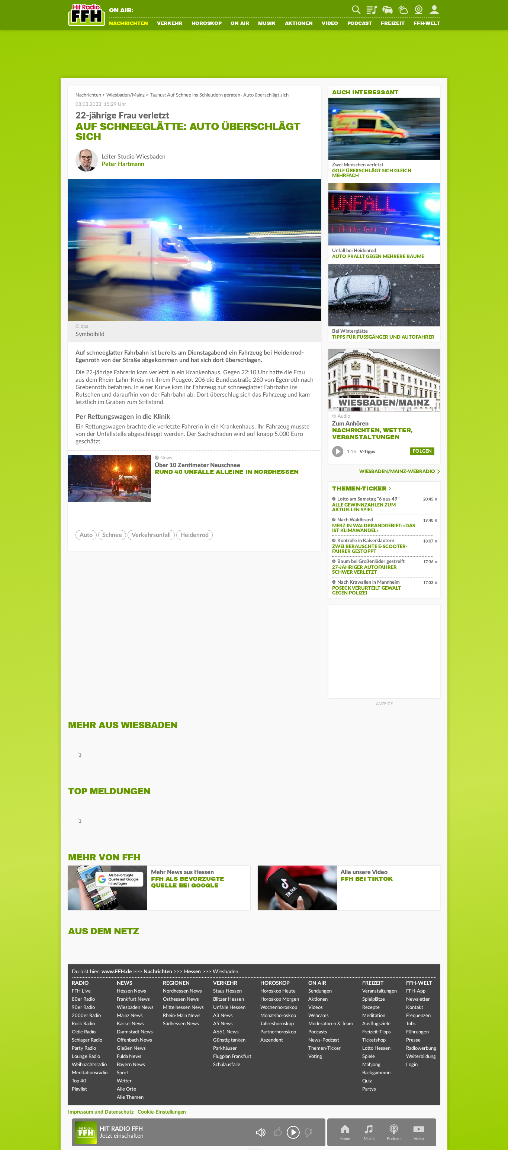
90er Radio (83, 1007)
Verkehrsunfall (151, 535)
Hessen (192, 971)
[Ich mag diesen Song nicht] (307, 1132)
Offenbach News (134, 1040)
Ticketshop (374, 1040)
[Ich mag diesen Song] (278, 1132)
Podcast (359, 23)
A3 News (223, 1015)
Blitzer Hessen (228, 999)
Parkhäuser (225, 1048)
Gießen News (131, 1048)
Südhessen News (181, 1024)
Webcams (318, 1015)
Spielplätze (373, 999)
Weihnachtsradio (89, 1064)
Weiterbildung (421, 1056)
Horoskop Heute (278, 991)
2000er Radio (86, 1015)
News (124, 983)
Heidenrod (194, 535)
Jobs (411, 1024)
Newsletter (418, 999)
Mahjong (371, 1064)
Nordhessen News (182, 991)
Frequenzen (418, 1015)
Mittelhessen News (183, 1007)
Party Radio (84, 1048)
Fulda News (129, 1056)
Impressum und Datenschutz (101, 1112)
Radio (80, 983)
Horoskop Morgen (279, 999)
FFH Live (81, 991)
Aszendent (271, 1040)
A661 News (226, 1032)
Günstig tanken (229, 1040)
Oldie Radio (84, 1032)
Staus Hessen (227, 991)
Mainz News (130, 1015)
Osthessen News (181, 999)
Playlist (371, 7)
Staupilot (387, 7)
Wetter (403, 7)
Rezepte (371, 1007)
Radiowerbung (421, 1048)
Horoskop (207, 23)
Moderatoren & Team (330, 1024)
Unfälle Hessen (229, 1007)
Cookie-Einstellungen (162, 1112)
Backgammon (376, 1073)
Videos (315, 1007)
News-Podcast (323, 1040)
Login (412, 1064)
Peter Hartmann (123, 164)
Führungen (417, 1032)
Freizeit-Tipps (376, 1032)
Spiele (368, 1056)
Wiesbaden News (135, 1007)
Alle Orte (126, 1089)
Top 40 (79, 1081)
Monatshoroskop (278, 1015)
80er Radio (83, 999)
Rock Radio (83, 1024)
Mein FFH (434, 7)
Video (330, 23)
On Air (240, 23)
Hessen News (131, 991)
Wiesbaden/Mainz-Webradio (397, 471)
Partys (369, 1089)
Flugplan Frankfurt (232, 1056)
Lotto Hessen (376, 1048)
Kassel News (130, 1024)
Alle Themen (130, 1097)
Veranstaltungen (379, 991)
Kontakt (414, 1007)
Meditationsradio (89, 1073)
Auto (86, 535)
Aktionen (299, 23)
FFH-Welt (427, 23)
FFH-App (415, 991)
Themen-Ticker (359, 488)
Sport (122, 1073)
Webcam (418, 7)
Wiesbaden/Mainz (125, 95)
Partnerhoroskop (278, 1032)
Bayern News (131, 1064)
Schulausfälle (226, 1064)
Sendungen (320, 991)
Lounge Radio (86, 1056)
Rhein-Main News (181, 1015)
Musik (267, 23)
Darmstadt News (135, 1032)
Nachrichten (128, 23)
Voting (315, 1056)
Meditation (373, 1015)
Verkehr (169, 23)
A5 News (223, 1024)
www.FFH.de (117, 971)
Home (345, 1139)
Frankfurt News (133, 999)
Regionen (176, 983)
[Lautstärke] (260, 1132)
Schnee (112, 535)
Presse (413, 1040)
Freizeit (392, 23)
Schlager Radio (87, 1040)
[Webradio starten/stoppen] (293, 1132)
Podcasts (317, 1032)
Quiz (367, 1081)
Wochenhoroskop (278, 1007)
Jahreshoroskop (277, 1024)
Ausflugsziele (376, 1024)
